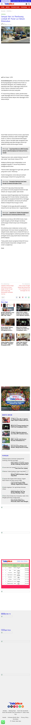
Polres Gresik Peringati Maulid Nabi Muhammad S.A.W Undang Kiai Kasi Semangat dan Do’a (24, 287)
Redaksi (5, 710)
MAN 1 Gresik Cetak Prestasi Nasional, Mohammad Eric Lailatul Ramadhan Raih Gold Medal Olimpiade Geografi (18, 440)
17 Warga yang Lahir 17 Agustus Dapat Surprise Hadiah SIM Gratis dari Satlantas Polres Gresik (19, 419)
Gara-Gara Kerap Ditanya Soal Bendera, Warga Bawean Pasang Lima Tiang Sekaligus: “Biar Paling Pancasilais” (20, 446)
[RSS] (22, 706)
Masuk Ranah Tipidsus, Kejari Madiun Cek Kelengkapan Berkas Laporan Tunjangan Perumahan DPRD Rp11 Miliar (7, 329)
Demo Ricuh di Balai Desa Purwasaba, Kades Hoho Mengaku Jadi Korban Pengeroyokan (19, 500)
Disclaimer (15, 719)
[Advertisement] (15, 61)
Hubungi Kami (12, 710)
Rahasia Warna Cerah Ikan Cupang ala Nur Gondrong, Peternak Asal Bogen (20, 463)
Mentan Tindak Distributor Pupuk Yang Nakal (19, 475)
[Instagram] (17, 706)
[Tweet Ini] (20, 297)
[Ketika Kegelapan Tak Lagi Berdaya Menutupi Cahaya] (15, 488)
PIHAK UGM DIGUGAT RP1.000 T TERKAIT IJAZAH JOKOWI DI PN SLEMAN (22, 344)
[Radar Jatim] (9, 4)
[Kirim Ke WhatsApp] (29, 297)
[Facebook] (9, 706)
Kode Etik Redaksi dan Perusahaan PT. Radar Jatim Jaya (15, 713)
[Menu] (2, 4)
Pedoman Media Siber (13, 717)
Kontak (4, 717)
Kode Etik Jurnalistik (22, 710)
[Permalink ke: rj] (2, 24)
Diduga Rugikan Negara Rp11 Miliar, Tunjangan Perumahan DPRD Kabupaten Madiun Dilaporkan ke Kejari (7, 344)
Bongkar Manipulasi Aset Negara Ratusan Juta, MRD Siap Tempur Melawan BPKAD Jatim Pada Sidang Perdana (7, 314)
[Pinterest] (14, 706)
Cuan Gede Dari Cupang (21, 468)
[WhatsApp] (20, 706)
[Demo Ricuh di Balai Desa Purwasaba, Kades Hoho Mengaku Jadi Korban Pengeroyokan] (15, 496)
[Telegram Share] (26, 297)
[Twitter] (11, 706)
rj (4, 23)
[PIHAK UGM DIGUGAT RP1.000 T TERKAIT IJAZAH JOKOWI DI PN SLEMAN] (23, 337)
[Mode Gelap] (26, 4)
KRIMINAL (3, 14)
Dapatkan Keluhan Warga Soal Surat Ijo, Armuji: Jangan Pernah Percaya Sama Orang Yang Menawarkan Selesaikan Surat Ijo (7, 289)
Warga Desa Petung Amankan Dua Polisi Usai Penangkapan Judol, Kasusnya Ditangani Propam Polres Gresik (22, 329)
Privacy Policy (24, 717)
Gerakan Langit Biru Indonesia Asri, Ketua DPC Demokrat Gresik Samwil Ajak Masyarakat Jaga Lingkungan (19, 433)
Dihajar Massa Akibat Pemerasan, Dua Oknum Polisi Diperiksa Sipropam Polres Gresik (23, 314)
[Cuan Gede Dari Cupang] (8, 467)
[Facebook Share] (17, 297)
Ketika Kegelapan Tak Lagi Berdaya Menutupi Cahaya (18, 492)
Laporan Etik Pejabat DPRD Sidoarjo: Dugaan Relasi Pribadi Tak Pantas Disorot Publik (19, 483)
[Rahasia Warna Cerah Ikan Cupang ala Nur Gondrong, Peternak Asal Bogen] (15, 459)
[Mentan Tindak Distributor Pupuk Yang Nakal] (13, 471)
